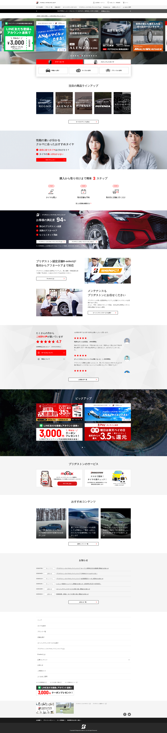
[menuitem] (70, 7)
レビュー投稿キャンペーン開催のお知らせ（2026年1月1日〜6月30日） (78, 584)
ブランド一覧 (42, 631)
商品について (45, 359)
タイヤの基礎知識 (40, 682)
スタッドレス (107, 62)
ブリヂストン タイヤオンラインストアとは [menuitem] (90, 7)
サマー (59, 62)
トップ (40, 620)
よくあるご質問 (42, 676)
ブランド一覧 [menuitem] (48, 7)
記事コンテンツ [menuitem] (116, 7)
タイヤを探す (39, 7)
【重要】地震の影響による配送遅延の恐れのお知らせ (51, 16)
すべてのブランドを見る (83, 122)
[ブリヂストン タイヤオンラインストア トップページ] (46, 2)
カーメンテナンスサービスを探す (102, 312)
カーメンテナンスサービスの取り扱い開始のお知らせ (73, 589)
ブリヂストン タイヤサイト (82, 703)
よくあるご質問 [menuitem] (127, 7)
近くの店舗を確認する (83, 203)
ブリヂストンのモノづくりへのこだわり (83, 241)
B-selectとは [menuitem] (107, 7)
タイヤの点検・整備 (55, 682)
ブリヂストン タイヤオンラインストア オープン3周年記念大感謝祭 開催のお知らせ (82, 568)
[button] (73, 55)
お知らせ (40, 665)
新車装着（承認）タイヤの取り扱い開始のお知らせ (72, 594)
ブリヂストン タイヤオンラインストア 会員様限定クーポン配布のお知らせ (79, 578)
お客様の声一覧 (82, 379)
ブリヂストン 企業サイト (99, 703)
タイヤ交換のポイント (70, 682)
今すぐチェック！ (50, 160)
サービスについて (47, 352)
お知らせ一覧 (82, 602)
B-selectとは (50, 278)
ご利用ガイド (42, 671)
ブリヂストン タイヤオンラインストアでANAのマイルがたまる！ (77, 573)
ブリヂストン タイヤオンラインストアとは (50, 241)
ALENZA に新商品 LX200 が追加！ (83, 11)
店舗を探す (41, 637)
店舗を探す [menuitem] (57, 7)
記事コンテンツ (42, 659)
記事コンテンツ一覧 (82, 544)
